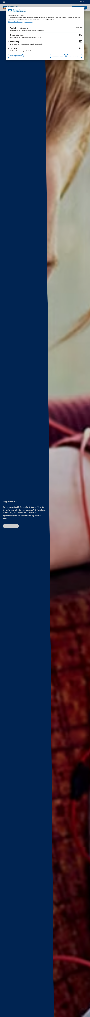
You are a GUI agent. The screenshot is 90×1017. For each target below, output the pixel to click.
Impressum (28, 22)
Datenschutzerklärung (15, 22)
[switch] (80, 35)
